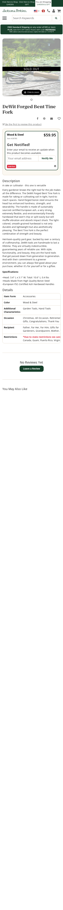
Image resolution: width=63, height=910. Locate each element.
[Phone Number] (48, 10)
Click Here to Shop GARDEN (10, 3)
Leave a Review (31, 368)
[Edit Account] (53, 10)
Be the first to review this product (23, 124)
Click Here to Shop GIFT (27, 3)
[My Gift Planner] (43, 10)
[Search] (56, 18)
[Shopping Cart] (59, 10)
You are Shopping (43, 3)
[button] (31, 100)
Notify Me (47, 158)
